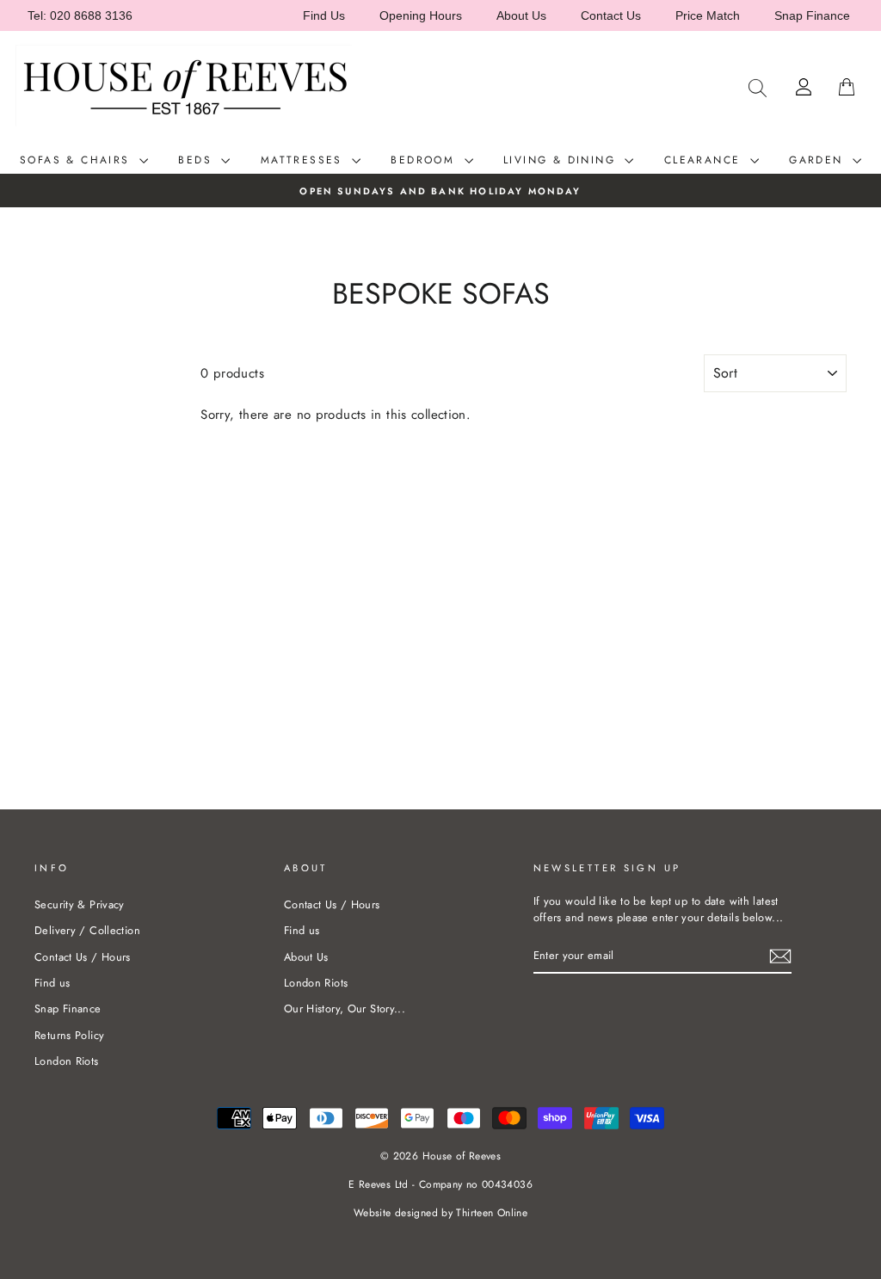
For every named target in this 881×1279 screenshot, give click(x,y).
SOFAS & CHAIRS (77, 160)
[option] (440, 190)
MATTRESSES (304, 160)
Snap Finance (812, 15)
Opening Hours (420, 15)
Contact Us (611, 15)
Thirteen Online (491, 1213)
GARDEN (818, 160)
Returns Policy (69, 1035)
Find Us (324, 15)
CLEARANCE (705, 160)
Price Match (707, 15)
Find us (52, 983)
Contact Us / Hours (82, 957)
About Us (521, 15)
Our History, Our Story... (344, 1008)
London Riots (66, 1061)
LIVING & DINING (561, 160)
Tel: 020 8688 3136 (80, 15)
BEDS (197, 160)
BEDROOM (425, 160)
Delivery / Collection (87, 930)
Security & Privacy (79, 904)
